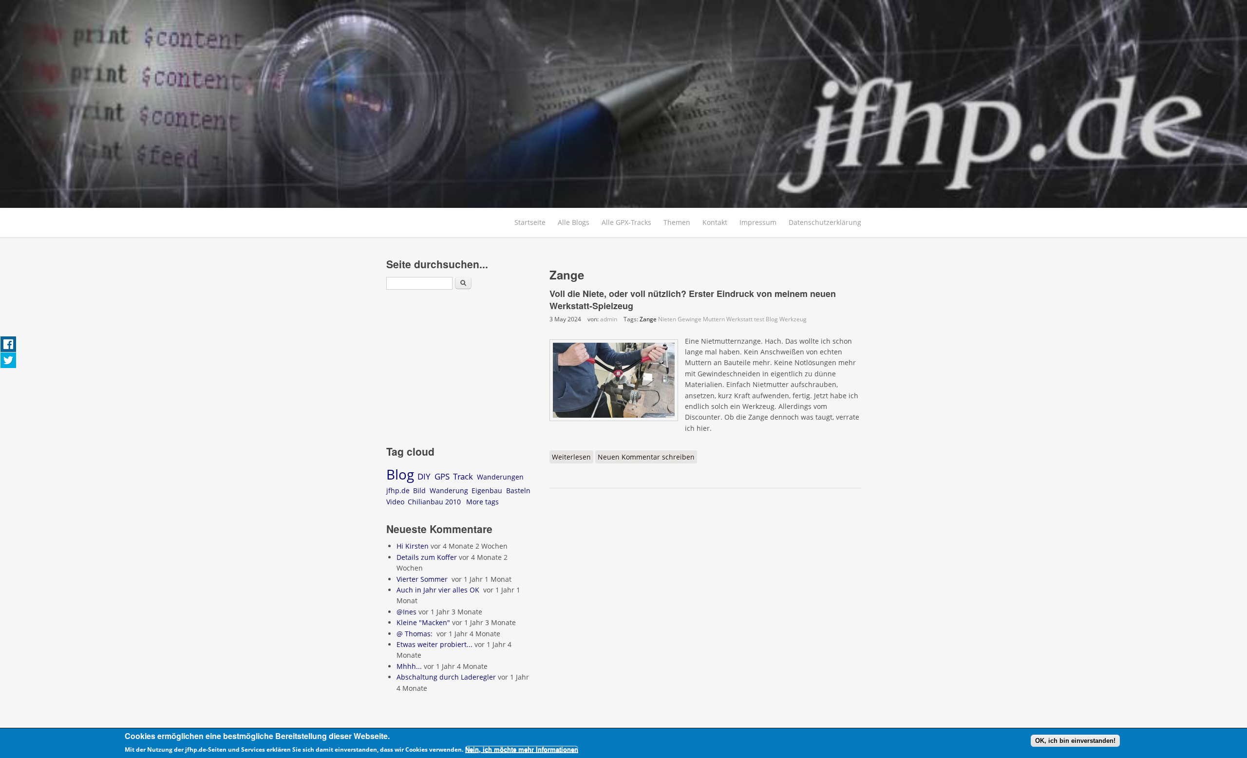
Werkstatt (739, 319)
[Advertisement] (460, 369)
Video (395, 501)
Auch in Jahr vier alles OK (439, 589)
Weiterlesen (572, 457)
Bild (419, 490)
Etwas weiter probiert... (434, 644)
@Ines (406, 611)
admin (608, 319)
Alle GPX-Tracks (626, 222)
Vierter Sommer (423, 579)
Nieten (667, 319)
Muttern (714, 319)
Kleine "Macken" (423, 622)
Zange (648, 319)
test (759, 319)
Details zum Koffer (427, 557)
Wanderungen (500, 476)
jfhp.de (398, 490)
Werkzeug (793, 319)
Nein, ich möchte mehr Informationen (521, 749)
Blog (772, 319)
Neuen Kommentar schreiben (646, 457)
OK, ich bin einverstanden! (1075, 740)
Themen (676, 222)
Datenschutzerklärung (825, 222)
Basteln (518, 490)
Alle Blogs (573, 222)
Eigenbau (487, 490)
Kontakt (714, 222)
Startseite (530, 222)
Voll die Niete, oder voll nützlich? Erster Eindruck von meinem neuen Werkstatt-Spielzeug (692, 299)
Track (463, 476)
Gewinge (689, 319)
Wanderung (449, 490)
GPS (442, 476)
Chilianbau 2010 (434, 501)
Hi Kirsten (413, 546)
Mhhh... (409, 666)
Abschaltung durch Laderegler (446, 677)
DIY (424, 476)
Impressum (757, 222)
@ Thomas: (416, 633)
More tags (482, 501)
